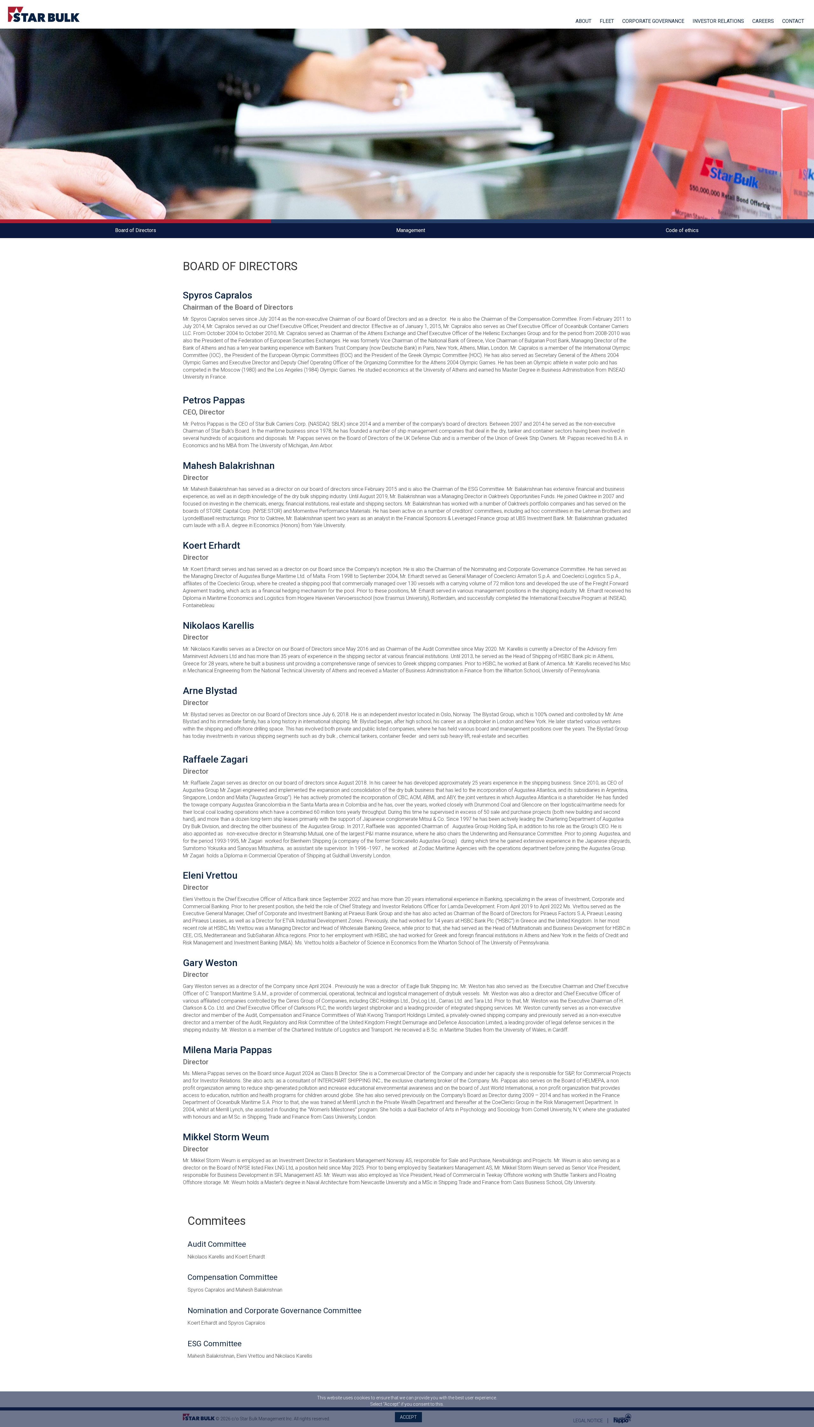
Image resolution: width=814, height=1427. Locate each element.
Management (410, 230)
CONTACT (793, 21)
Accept (408, 1417)
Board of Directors (135, 230)
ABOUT (583, 21)
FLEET (607, 21)
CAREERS (763, 21)
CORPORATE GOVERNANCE (653, 21)
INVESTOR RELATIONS (718, 21)
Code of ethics (682, 230)
